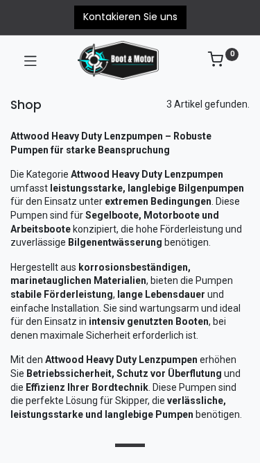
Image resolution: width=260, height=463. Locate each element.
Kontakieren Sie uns (130, 17)
